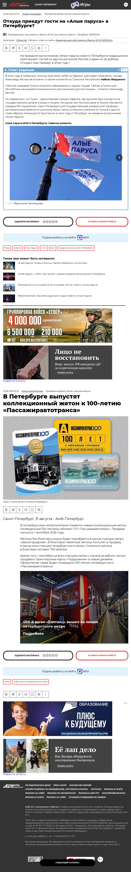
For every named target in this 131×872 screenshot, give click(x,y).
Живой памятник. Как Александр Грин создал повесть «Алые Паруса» (55, 295)
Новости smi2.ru (14, 380)
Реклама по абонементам (61, 793)
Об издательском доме (38, 785)
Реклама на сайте (35, 793)
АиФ (10, 203)
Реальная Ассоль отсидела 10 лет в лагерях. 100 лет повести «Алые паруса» (58, 285)
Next (119, 157)
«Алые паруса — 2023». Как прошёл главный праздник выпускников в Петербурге (61, 274)
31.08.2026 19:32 (11, 391)
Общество (21, 40)
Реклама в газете (113, 789)
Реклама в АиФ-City (88, 793)
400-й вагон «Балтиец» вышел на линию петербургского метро (60, 624)
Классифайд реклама (113, 793)
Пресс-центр (60, 785)
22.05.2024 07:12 (11, 14)
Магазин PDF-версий (80, 785)
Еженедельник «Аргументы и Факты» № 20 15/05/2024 (84, 40)
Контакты (96, 789)
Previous (12, 157)
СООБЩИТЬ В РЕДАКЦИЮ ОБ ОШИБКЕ (87, 797)
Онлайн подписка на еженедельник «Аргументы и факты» (56, 789)
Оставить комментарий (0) (102, 222)
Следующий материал (67, 863)
